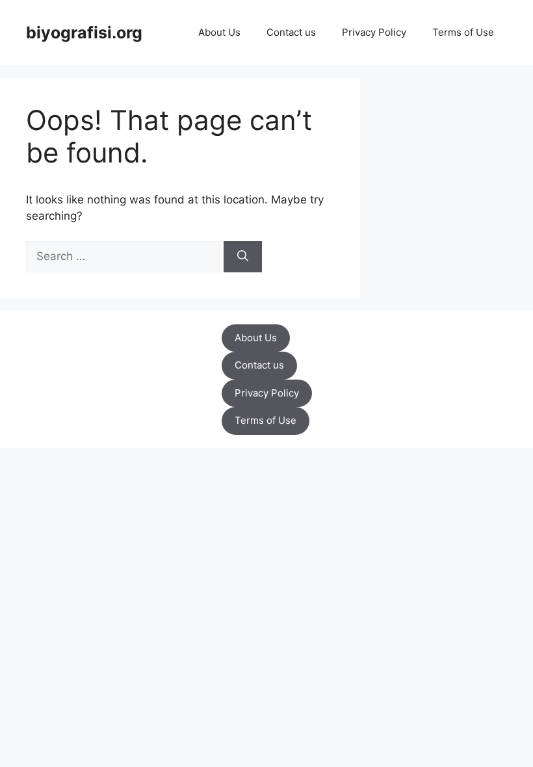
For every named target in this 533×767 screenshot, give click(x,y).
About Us (219, 32)
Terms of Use (463, 32)
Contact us (291, 32)
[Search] (243, 256)
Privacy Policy (374, 32)
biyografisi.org (84, 32)
